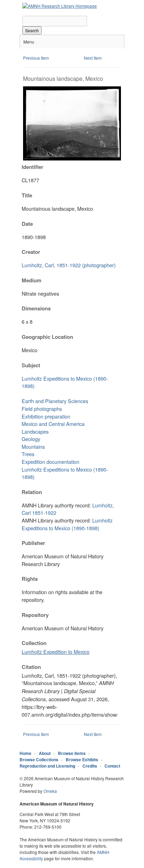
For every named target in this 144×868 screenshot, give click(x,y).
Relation (32, 492)
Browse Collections (39, 759)
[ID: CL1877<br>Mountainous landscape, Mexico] (72, 159)
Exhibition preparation (46, 416)
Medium (31, 280)
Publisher (33, 543)
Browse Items (72, 753)
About (45, 753)
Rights (30, 579)
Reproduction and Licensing (47, 766)
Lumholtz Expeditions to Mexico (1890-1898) (67, 524)
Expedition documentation (50, 461)
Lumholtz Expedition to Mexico (55, 651)
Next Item (93, 58)
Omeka (50, 791)
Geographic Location (47, 337)
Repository (35, 615)
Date (27, 224)
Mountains (33, 446)
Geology (31, 438)
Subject (31, 365)
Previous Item (36, 58)
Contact (112, 766)
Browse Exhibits (82, 759)
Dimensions (36, 308)
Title (27, 195)
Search (32, 30)
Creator (31, 252)
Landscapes (35, 431)
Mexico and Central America (53, 423)
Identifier (32, 167)
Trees (28, 454)
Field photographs (42, 408)
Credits (89, 766)
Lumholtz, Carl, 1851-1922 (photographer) (69, 265)
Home (25, 753)
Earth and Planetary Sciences (55, 401)
